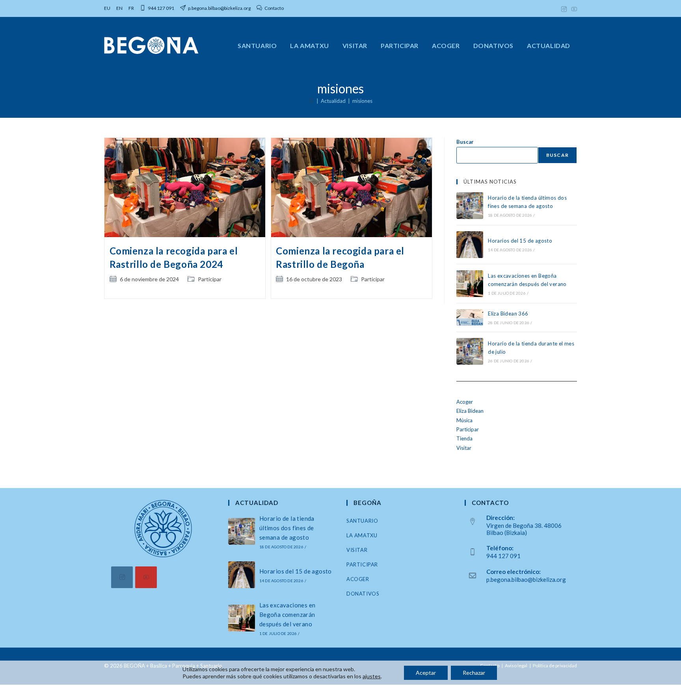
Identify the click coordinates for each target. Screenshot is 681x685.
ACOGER (357, 579)
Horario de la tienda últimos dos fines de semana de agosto (286, 528)
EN (119, 8)
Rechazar (474, 672)
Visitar (463, 448)
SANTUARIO (362, 521)
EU (107, 8)
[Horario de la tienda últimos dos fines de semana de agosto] (469, 205)
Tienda (464, 438)
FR (131, 8)
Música (464, 420)
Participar (209, 279)
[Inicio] (311, 101)
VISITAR (356, 550)
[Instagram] (122, 577)
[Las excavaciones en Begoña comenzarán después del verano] (469, 283)
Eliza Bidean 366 (508, 313)
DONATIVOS (362, 593)
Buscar (465, 142)
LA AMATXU (361, 535)
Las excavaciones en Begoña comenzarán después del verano (287, 614)
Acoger (464, 402)
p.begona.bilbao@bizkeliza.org (526, 579)
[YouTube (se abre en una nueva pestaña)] (573, 8)
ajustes (372, 676)
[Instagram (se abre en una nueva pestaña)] (564, 8)
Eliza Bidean (470, 411)
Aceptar (426, 672)
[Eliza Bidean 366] (469, 317)
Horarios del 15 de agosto (520, 241)
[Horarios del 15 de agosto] (469, 244)
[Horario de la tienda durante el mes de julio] (469, 351)
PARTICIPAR (362, 564)
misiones (362, 101)
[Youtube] (146, 577)
